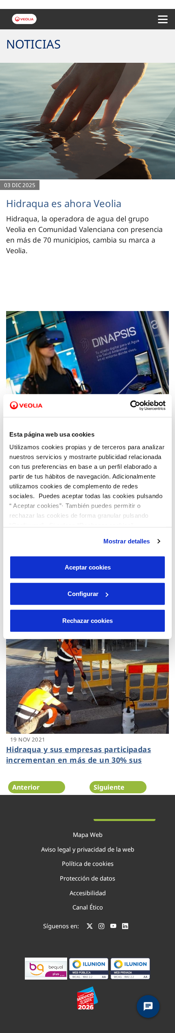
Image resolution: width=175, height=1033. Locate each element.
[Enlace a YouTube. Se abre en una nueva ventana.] (113, 927)
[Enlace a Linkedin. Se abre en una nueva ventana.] (125, 927)
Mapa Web (88, 834)
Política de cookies (88, 863)
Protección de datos (87, 878)
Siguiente (109, 787)
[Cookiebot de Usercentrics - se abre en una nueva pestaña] (130, 405)
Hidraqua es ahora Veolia (63, 203)
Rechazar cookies (87, 620)
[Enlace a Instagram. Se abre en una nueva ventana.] (101, 927)
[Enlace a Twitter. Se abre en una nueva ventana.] (90, 927)
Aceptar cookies (88, 566)
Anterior (25, 787)
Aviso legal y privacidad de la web (87, 849)
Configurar (83, 593)
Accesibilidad (88, 893)
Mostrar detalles (126, 541)
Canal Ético (87, 907)
